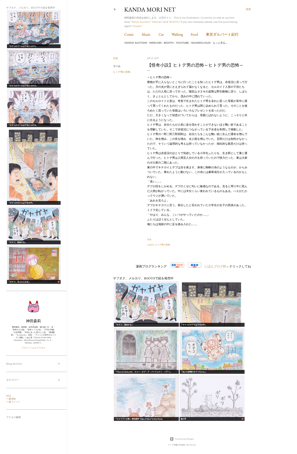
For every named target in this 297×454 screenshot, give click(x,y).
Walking (181, 34)
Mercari (156, 21)
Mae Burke (191, 445)
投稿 (13, 398)
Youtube (182, 42)
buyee (137, 26)
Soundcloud (201, 42)
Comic (132, 34)
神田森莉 (33, 321)
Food (198, 34)
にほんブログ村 (215, 266)
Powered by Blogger (184, 439)
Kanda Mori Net (149, 9)
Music (150, 34)
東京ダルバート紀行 (224, 34)
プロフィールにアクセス (33, 347)
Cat (165, 34)
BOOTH (174, 21)
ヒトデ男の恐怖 (121, 71)
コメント (15, 401)
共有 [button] (115, 58)
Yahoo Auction (140, 21)
